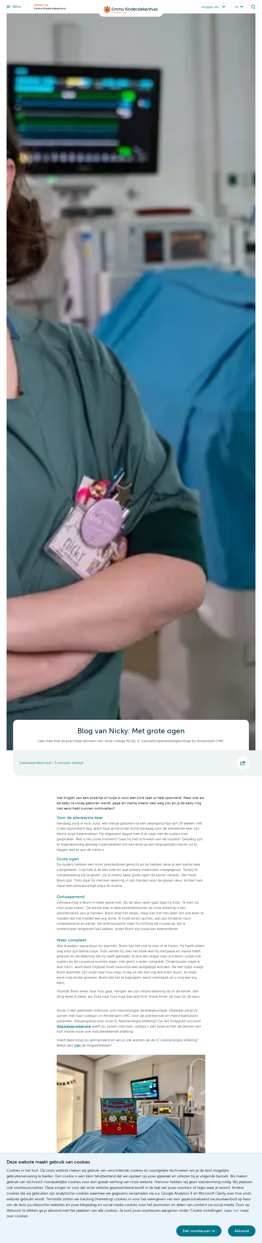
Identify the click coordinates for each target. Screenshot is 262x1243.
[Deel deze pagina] (243, 763)
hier (236, 1210)
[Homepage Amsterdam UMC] (131, 11)
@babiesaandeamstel (74, 1026)
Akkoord (241, 1230)
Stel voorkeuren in (199, 1230)
